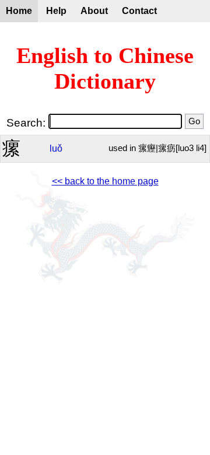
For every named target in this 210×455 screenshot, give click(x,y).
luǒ (56, 148)
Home (19, 11)
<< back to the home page (105, 181)
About (94, 11)
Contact (139, 11)
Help (56, 11)
